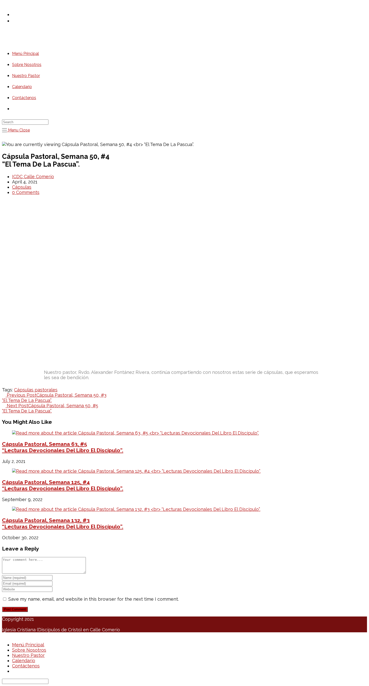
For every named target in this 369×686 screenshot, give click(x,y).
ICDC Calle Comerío (33, 176)
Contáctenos (26, 665)
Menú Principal (28, 644)
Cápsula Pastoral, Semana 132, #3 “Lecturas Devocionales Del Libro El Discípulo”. (62, 523)
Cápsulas (21, 187)
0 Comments (25, 192)
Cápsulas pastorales (35, 389)
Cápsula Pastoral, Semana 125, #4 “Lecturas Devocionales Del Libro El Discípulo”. (62, 485)
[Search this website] (25, 121)
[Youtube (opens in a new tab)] (16, 20)
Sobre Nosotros (29, 650)
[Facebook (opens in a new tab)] (16, 14)
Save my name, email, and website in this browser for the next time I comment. (93, 599)
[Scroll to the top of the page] (4, 635)
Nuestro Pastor (28, 655)
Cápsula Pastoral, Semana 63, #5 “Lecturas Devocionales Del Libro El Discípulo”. (62, 447)
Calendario (23, 660)
